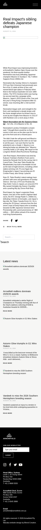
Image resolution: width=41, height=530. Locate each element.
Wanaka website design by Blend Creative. (19, 523)
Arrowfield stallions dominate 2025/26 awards (17, 292)
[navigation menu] (35, 5)
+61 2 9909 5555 (11, 483)
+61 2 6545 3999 (11, 501)
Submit (8, 455)
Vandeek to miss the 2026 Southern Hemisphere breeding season (20, 397)
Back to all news (14, 226)
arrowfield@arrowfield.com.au (14, 511)
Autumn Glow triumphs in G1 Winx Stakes (20, 344)
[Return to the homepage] (5, 4)
